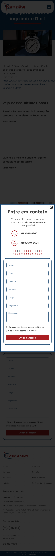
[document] (27, 278)
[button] (51, 207)
